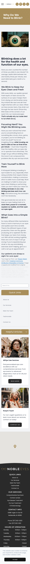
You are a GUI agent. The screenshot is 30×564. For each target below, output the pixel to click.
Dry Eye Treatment (15, 503)
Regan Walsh (22, 259)
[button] (2, 4)
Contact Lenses (15, 498)
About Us (6, 300)
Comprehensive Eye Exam (15, 495)
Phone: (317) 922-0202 (15, 521)
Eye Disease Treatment (15, 500)
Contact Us (6, 322)
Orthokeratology (15, 506)
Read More (15, 381)
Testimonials (7, 316)
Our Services (7, 305)
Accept (15, 559)
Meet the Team (8, 311)
